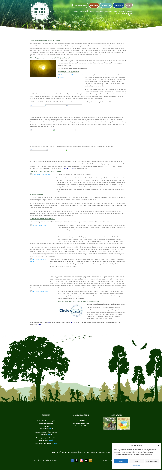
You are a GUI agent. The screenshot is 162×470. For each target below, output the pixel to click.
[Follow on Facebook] (72, 460)
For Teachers (81, 421)
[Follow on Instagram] (81, 460)
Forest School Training (80, 5)
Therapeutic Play (68, 168)
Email (50, 428)
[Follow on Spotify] (90, 460)
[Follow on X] (76, 460)
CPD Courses (94, 5)
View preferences (151, 461)
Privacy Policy (136, 465)
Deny (136, 461)
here (48, 322)
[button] (158, 445)
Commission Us (118, 5)
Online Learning (106, 5)
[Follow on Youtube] (86, 460)
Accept (121, 461)
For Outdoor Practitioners (81, 426)
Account (129, 5)
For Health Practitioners (81, 423)
